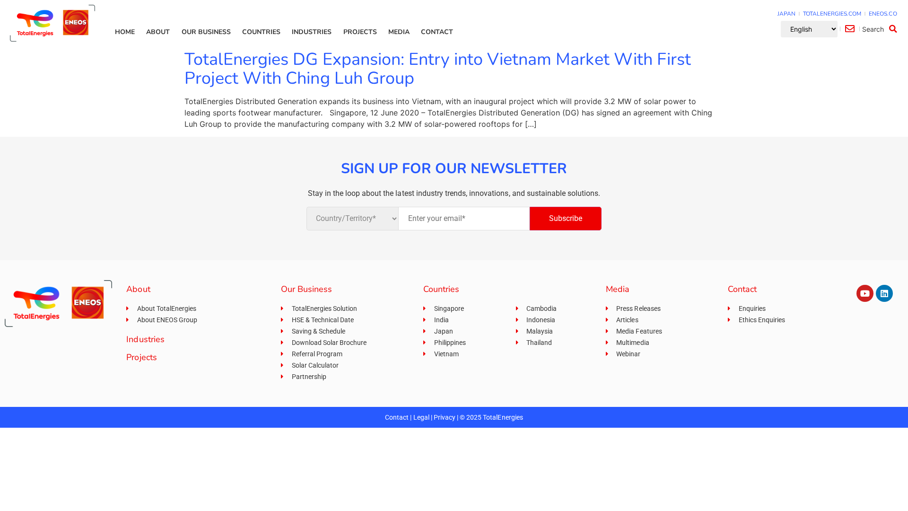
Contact (437, 31)
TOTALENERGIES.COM (832, 14)
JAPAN (786, 14)
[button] (881, 29)
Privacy (444, 417)
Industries (312, 31)
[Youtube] (864, 293)
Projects (360, 31)
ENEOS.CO (883, 14)
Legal (421, 417)
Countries (261, 31)
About (158, 31)
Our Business (206, 31)
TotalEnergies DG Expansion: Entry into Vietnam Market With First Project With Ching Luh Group (437, 69)
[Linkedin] (884, 293)
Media (399, 31)
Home (125, 31)
